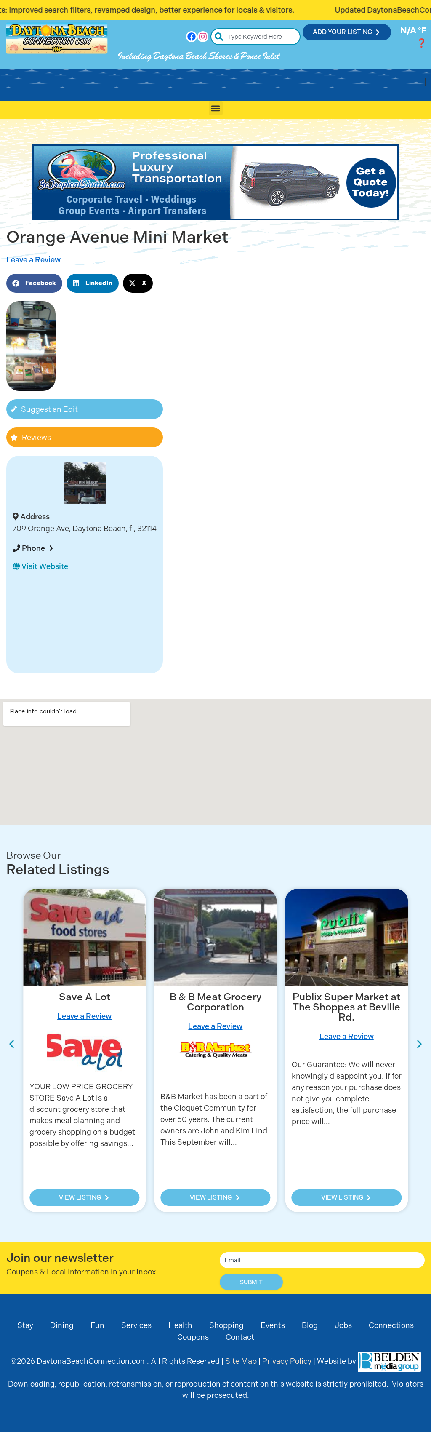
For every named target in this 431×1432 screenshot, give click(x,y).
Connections (391, 1325)
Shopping (226, 1325)
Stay (25, 1325)
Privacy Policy (286, 1361)
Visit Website (44, 566)
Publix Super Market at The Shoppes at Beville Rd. (346, 1007)
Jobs (343, 1325)
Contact (240, 1337)
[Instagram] (202, 36)
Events (273, 1325)
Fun (97, 1325)
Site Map (241, 1361)
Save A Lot (84, 997)
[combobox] (255, 36)
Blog (310, 1325)
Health (180, 1325)
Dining (62, 1325)
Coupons (193, 1337)
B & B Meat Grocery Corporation (215, 1002)
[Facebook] (191, 36)
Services (136, 1325)
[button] (216, 108)
